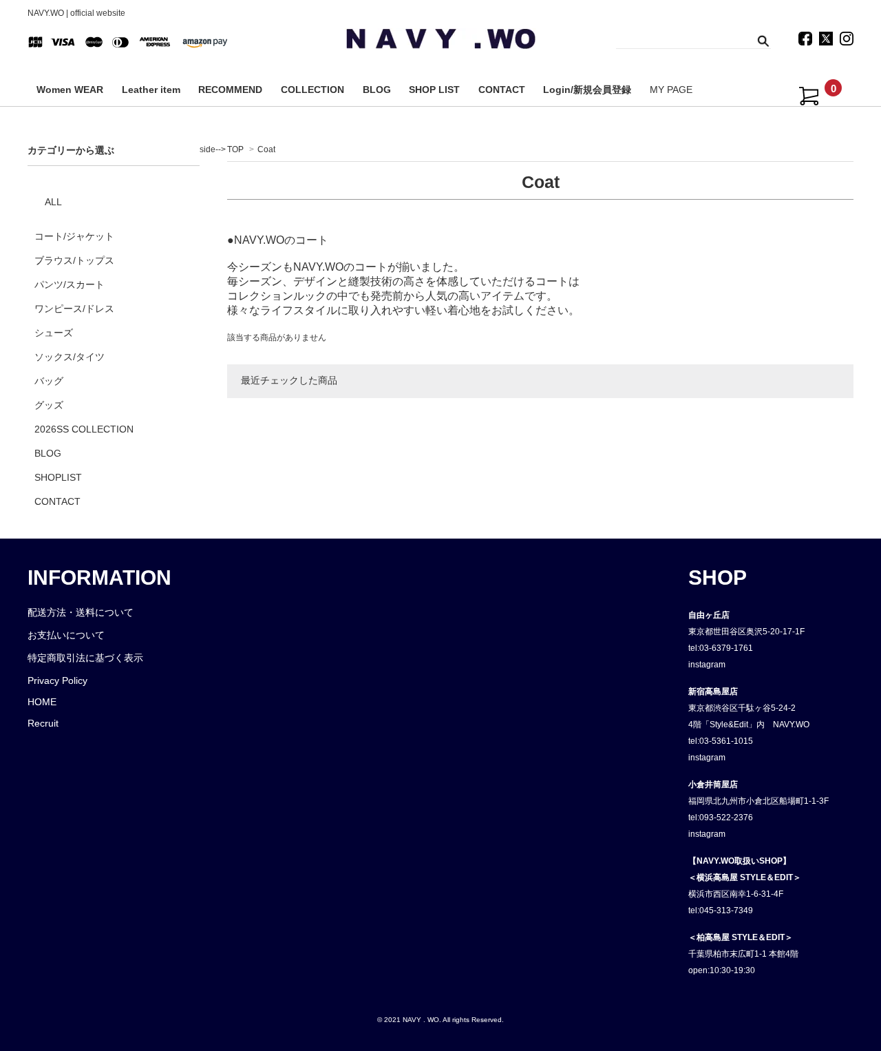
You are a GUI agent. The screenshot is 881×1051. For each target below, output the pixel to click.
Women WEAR (69, 89)
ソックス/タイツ (69, 356)
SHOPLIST (58, 477)
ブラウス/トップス (74, 260)
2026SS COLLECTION (84, 429)
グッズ (48, 404)
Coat (266, 149)
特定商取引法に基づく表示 (85, 657)
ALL (53, 201)
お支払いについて (66, 635)
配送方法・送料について (81, 612)
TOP (235, 149)
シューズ (53, 332)
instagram (706, 664)
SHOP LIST (434, 89)
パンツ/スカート (69, 284)
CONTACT (501, 89)
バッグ (48, 380)
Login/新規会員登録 (587, 89)
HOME (42, 701)
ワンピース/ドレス (74, 308)
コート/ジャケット (74, 236)
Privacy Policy (57, 680)
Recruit (43, 723)
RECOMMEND (230, 89)
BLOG (377, 89)
